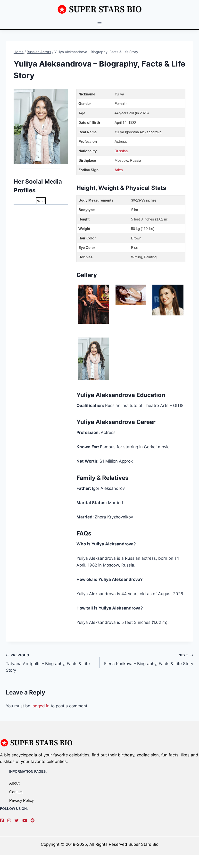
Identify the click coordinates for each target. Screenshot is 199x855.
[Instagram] (10, 820)
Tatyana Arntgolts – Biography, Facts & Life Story (48, 663)
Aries (119, 170)
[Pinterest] (34, 820)
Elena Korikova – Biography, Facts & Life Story (148, 659)
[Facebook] (3, 820)
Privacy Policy (21, 800)
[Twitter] (18, 820)
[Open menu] (99, 24)
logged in (41, 705)
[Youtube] (25, 820)
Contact (16, 792)
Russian (121, 151)
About (14, 783)
